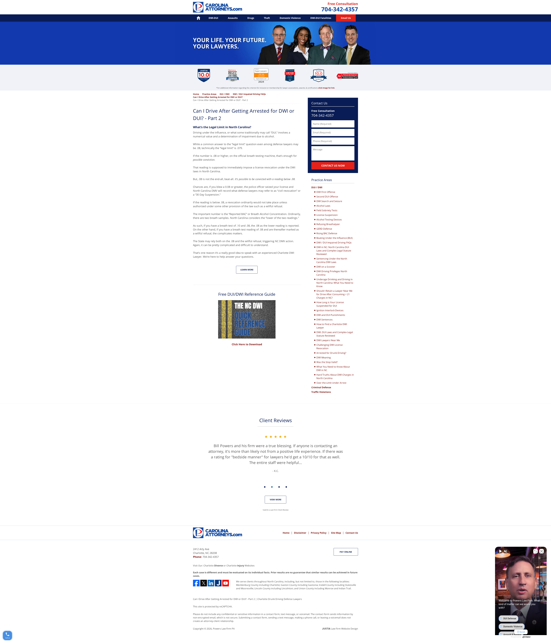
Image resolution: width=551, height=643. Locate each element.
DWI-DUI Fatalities (320, 18)
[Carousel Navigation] (275, 486)
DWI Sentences (324, 319)
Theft (267, 18)
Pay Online (346, 551)
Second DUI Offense (327, 196)
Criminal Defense (321, 387)
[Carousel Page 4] (286, 487)
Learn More (246, 269)
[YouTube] (225, 583)
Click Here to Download (247, 344)
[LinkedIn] (211, 583)
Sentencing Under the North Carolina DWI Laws (331, 260)
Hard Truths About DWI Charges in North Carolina (335, 376)
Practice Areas (321, 180)
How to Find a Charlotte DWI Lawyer (331, 326)
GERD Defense (324, 228)
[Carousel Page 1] (264, 487)
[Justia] (218, 583)
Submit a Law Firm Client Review (275, 510)
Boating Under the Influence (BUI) (334, 238)
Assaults (233, 18)
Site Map (336, 532)
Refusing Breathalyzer (328, 224)
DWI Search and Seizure (329, 201)
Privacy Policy (318, 532)
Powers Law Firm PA (224, 628)
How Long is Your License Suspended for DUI (330, 304)
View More (275, 499)
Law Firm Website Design (340, 628)
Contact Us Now (333, 165)
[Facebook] (196, 583)
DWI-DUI (213, 18)
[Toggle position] (535, 551)
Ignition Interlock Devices (330, 310)
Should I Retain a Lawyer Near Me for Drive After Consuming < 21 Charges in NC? (334, 294)
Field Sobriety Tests (326, 210)
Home (286, 532)
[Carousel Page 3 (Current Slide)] (279, 487)
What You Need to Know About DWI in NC (333, 368)
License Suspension (327, 215)
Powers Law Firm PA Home (217, 7)
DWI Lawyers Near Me (328, 340)
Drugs (250, 18)
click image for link (326, 88)
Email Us (346, 18)
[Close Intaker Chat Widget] (541, 551)
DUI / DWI (316, 187)
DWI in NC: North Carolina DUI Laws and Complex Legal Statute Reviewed (333, 251)
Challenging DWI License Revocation (329, 346)
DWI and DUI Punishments (330, 315)
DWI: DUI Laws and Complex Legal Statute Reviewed (334, 334)
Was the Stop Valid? (327, 362)
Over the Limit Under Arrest (331, 382)
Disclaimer (300, 532)
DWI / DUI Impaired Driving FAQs (334, 242)
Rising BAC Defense (326, 233)
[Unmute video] (500, 551)
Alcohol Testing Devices (329, 219)
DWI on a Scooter (325, 266)
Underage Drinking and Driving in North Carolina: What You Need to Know (334, 283)
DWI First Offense (325, 192)
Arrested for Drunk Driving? (331, 352)
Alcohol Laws (323, 205)
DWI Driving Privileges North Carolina (331, 273)
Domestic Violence (290, 18)
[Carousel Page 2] (272, 487)
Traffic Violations (321, 392)
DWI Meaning (323, 357)
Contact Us (319, 103)
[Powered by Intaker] (526, 637)
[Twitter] (203, 583)
